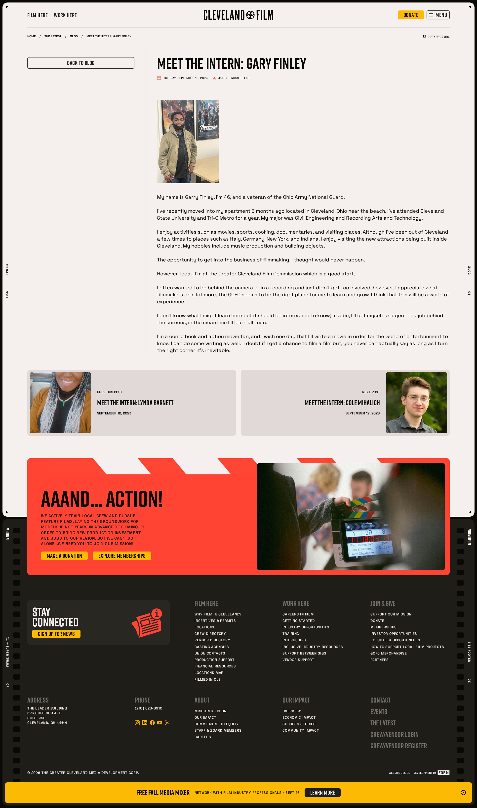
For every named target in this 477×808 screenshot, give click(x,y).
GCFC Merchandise (388, 653)
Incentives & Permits (215, 620)
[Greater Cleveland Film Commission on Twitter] (167, 722)
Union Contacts (210, 653)
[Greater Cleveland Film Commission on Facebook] (152, 722)
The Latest (52, 36)
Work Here (65, 15)
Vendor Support (298, 659)
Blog (74, 36)
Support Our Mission (391, 614)
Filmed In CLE (208, 679)
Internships (294, 640)
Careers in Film (298, 614)
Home (31, 36)
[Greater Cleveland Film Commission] (238, 15)
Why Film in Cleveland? (218, 614)
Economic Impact (299, 717)
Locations (204, 627)
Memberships (383, 627)
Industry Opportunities (305, 627)
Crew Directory (210, 633)
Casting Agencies (212, 646)
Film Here (37, 15)
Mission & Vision (210, 710)
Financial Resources (215, 666)
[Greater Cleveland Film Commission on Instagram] (137, 722)
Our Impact (205, 717)
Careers (203, 736)
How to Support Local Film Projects (407, 646)
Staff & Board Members (218, 730)
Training (290, 633)
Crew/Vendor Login (394, 734)
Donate (377, 620)
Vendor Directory (212, 640)
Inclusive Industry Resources (312, 646)
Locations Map (209, 672)
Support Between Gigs (304, 653)
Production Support (215, 659)
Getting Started (298, 620)
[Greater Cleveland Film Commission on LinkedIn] (144, 722)
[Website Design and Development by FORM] (419, 772)
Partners (379, 659)
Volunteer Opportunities (395, 640)
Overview (291, 710)
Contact (380, 700)
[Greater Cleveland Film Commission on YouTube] (159, 722)
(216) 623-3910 (148, 708)
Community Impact (300, 730)
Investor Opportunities (393, 633)
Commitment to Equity (217, 723)
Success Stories (299, 723)
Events (378, 711)
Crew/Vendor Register (398, 746)
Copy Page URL (439, 36)
